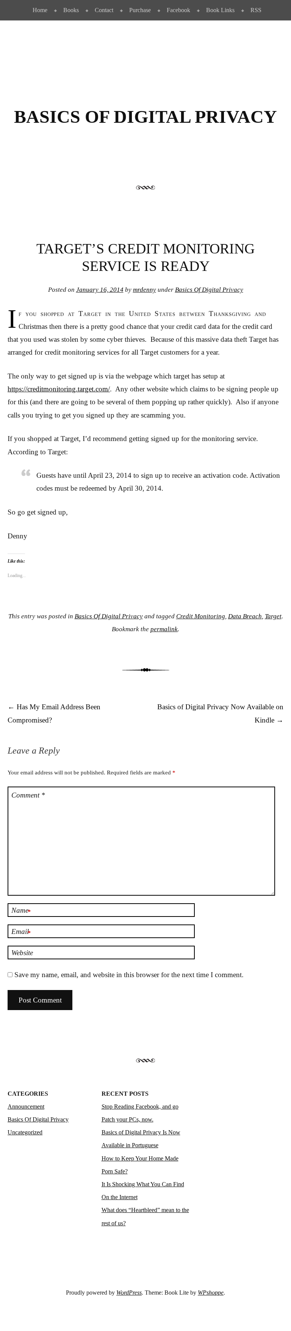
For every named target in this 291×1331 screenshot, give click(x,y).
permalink (164, 629)
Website (22, 953)
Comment (28, 795)
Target (273, 616)
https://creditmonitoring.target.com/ (59, 389)
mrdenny (144, 289)
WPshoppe (211, 1292)
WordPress (129, 1292)
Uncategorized (25, 1132)
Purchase (140, 10)
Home (40, 10)
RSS (255, 10)
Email (21, 932)
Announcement (26, 1106)
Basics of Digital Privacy (145, 117)
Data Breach (245, 616)
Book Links (220, 10)
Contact (104, 10)
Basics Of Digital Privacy (209, 289)
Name (21, 910)
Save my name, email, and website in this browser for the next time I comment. (129, 975)
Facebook (178, 10)
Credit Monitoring (200, 616)
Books (71, 10)
